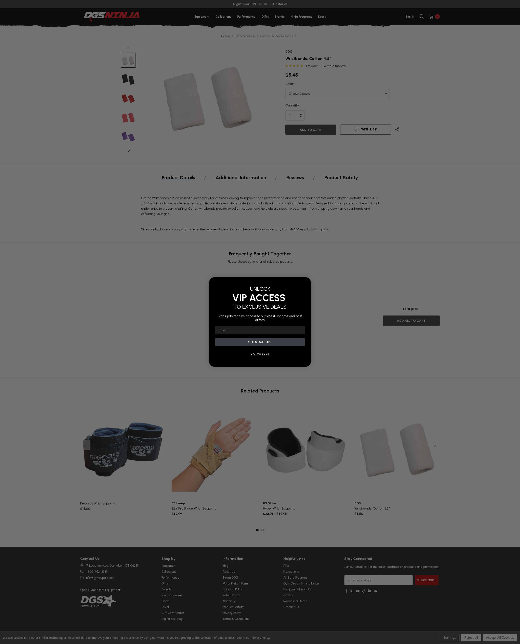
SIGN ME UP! (260, 342)
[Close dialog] (306, 281)
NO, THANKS (260, 354)
